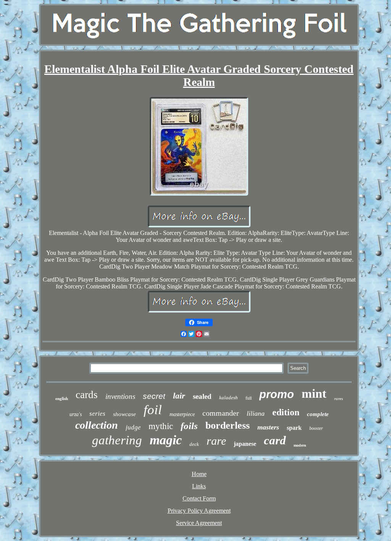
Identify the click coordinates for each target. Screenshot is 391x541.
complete (318, 414)
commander (220, 413)
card (275, 440)
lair (179, 395)
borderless (227, 425)
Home (199, 474)
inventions (120, 396)
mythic (161, 426)
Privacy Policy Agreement (199, 510)
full (249, 398)
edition (285, 412)
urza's (75, 414)
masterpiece (182, 414)
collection (96, 425)
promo (276, 394)
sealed (202, 396)
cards (87, 394)
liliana (256, 413)
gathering (117, 440)
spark (294, 427)
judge (133, 427)
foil (153, 409)
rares (338, 398)
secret (154, 396)
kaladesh (228, 397)
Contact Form (199, 498)
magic (166, 440)
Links (199, 486)
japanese (245, 444)
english (61, 398)
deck (194, 444)
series (97, 413)
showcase (124, 414)
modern (300, 445)
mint (314, 393)
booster (316, 428)
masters (268, 427)
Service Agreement (199, 523)
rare (216, 440)
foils (189, 426)
